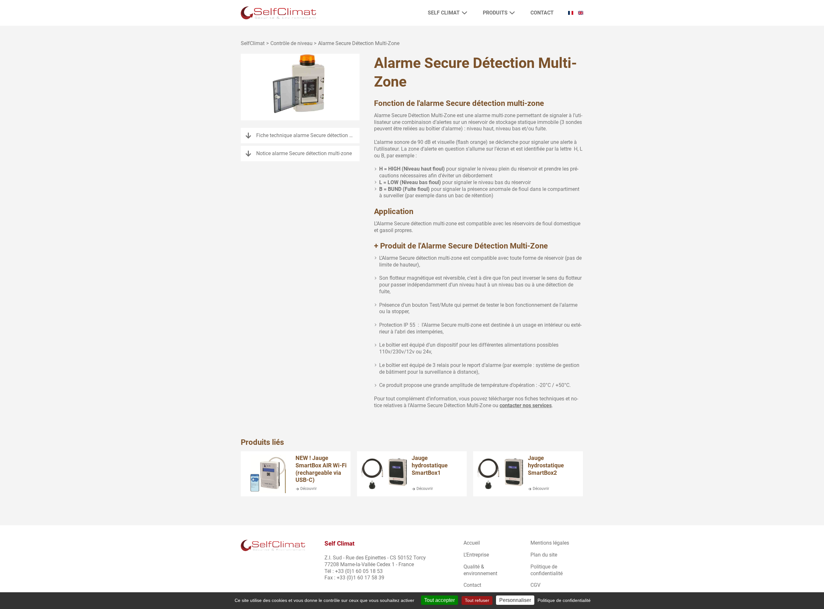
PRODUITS (495, 13)
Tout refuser (477, 600)
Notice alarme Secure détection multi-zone (304, 153)
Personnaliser (515, 600)
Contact (542, 13)
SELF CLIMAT (444, 13)
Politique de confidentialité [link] (564, 600)
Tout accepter (439, 600)
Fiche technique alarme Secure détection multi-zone (308, 135)
